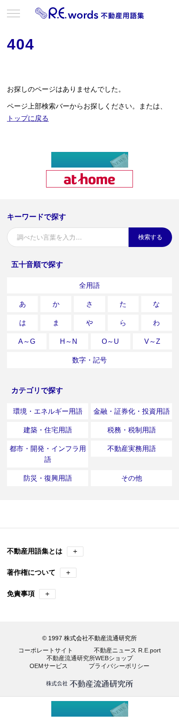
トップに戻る (28, 118)
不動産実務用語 (131, 448)
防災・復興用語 (47, 478)
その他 (131, 478)
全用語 (89, 285)
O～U (110, 341)
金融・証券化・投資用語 (131, 411)
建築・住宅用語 (47, 430)
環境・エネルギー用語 (48, 411)
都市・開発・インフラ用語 (48, 454)
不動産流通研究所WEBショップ (89, 658)
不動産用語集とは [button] (43, 551)
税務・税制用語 (131, 430)
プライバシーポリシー (119, 665)
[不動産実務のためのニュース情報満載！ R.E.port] (89, 164)
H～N (68, 341)
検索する (150, 237)
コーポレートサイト (45, 650)
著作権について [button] (39, 572)
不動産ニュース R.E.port (127, 650)
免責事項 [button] (29, 593)
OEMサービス (49, 665)
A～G (26, 341)
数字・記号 (89, 360)
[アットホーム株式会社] (89, 184)
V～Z (152, 341)
